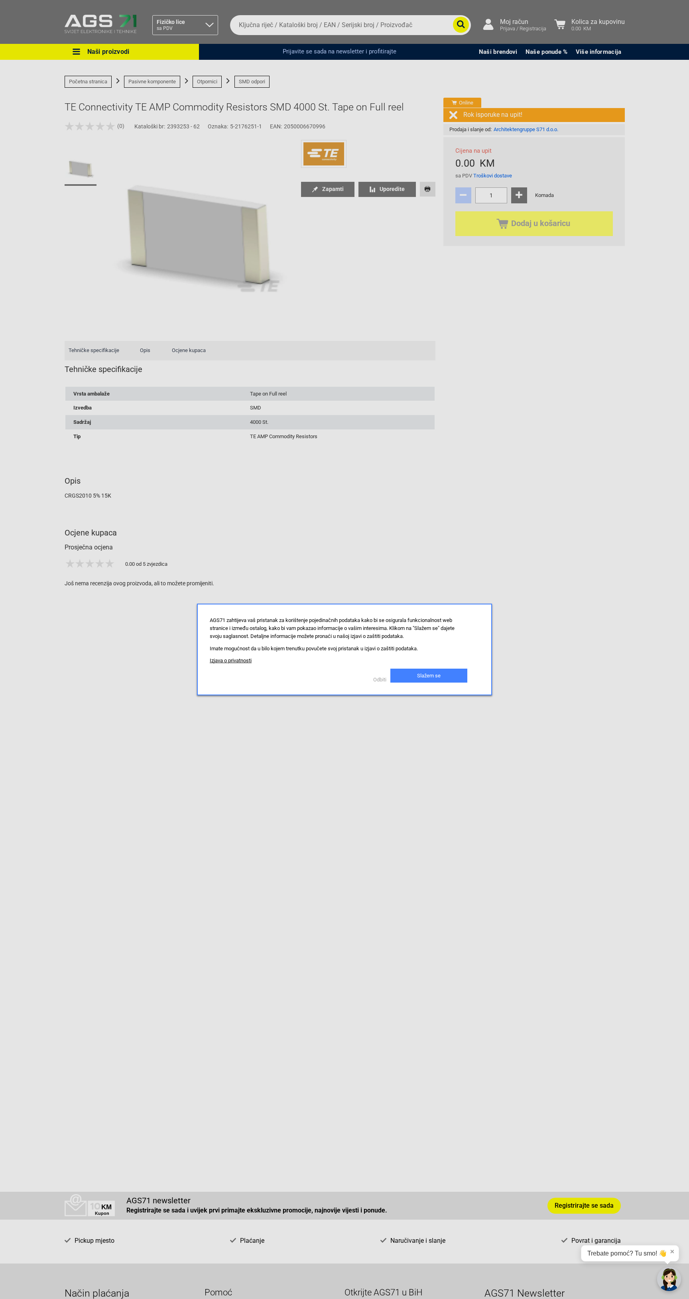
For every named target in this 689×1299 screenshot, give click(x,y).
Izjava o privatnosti (231, 660)
